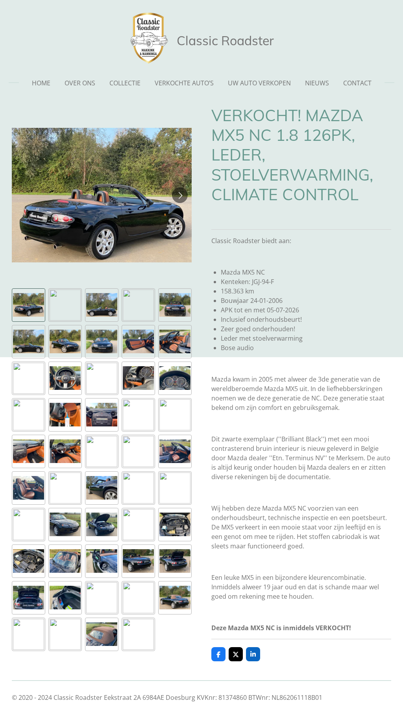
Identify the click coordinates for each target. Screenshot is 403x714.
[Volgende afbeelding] (180, 195)
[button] (28, 305)
